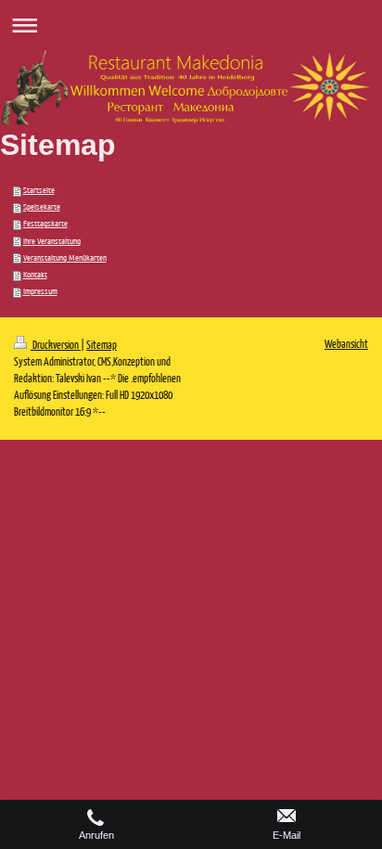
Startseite (39, 190)
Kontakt (35, 274)
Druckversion (56, 345)
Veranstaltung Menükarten (65, 258)
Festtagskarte (45, 223)
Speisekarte (41, 206)
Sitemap (101, 345)
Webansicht (346, 344)
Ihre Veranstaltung (52, 241)
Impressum (40, 291)
